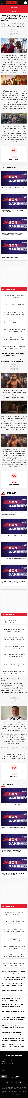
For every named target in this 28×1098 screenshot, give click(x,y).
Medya (11, 1059)
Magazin (11, 1063)
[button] (2, 3)
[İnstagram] (16, 1082)
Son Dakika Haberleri (14, 1055)
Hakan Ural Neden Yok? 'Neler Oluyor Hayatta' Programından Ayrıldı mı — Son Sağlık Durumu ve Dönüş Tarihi (14, 348)
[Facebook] (11, 1082)
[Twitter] (7, 1082)
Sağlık (10, 1061)
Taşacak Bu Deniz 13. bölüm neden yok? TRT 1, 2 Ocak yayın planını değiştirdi (14, 297)
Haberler (14, 7)
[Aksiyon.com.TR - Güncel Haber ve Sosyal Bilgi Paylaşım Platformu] (12, 2)
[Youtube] (20, 1082)
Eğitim (10, 1065)
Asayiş (3, 1059)
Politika (3, 1063)
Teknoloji (10, 1068)
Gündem (3, 1061)
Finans (3, 1065)
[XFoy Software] (4, 1076)
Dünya (3, 1068)
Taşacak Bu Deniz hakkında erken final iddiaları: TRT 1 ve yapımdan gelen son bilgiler (14, 322)
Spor (3, 1070)
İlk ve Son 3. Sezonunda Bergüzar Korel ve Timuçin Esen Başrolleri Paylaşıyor (14, 314)
